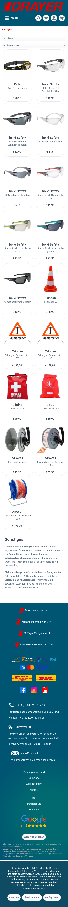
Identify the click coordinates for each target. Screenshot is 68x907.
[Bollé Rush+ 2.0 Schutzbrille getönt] (17, 119)
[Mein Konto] (54, 18)
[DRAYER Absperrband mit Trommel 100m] (17, 493)
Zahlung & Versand (34, 772)
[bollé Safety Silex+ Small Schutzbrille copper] (17, 225)
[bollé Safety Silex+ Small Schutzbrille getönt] (50, 225)
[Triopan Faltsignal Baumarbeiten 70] (17, 332)
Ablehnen (14, 897)
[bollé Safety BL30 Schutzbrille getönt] (17, 172)
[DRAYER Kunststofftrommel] (17, 439)
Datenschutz (34, 803)
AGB (34, 797)
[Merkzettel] (46, 18)
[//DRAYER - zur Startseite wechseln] (33, 7)
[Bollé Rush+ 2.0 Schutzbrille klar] (50, 65)
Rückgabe (34, 778)
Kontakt (34, 789)
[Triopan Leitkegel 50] (50, 279)
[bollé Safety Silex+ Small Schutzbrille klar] (50, 172)
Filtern (9, 38)
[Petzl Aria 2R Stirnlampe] (17, 65)
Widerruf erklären (34, 836)
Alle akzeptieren (32, 897)
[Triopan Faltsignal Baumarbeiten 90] (50, 332)
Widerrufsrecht (34, 783)
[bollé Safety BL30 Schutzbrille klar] (50, 119)
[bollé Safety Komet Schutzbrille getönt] (17, 279)
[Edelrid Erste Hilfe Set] (17, 386)
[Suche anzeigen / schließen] (38, 18)
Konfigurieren (52, 897)
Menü (14, 17)
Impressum (34, 809)
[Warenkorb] (62, 18)
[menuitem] (11, 18)
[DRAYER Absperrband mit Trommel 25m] (50, 439)
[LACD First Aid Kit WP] (50, 386)
